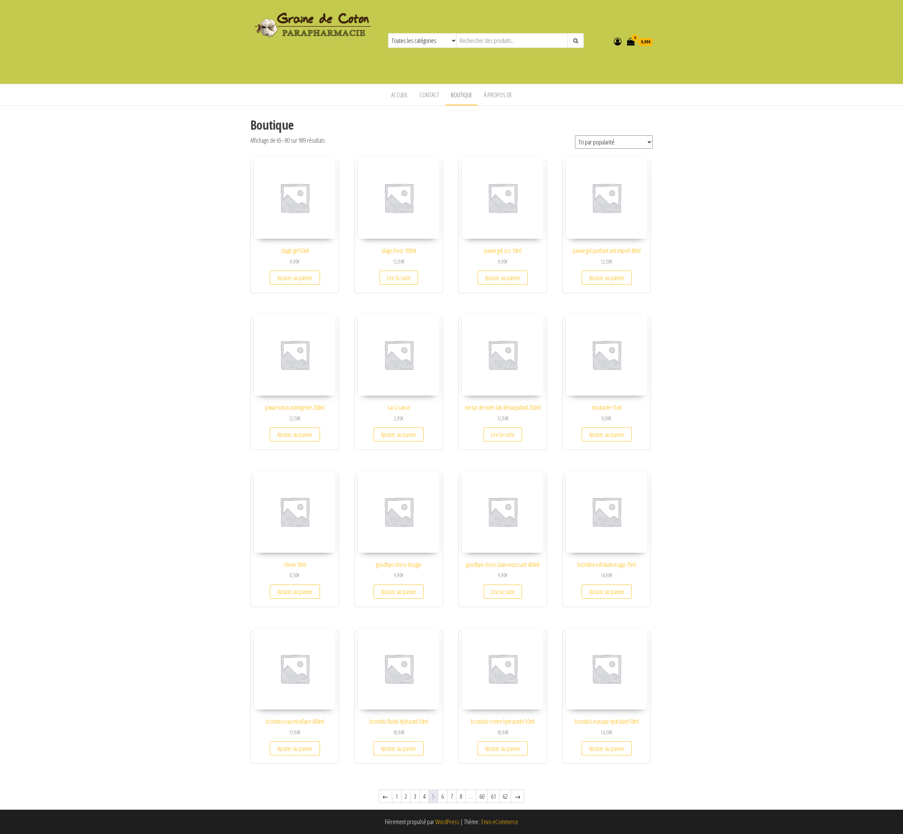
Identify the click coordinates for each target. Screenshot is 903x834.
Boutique (461, 95)
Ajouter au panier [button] (295, 277)
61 (493, 796)
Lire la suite (399, 277)
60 (481, 796)
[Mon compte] (618, 41)
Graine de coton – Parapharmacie (283, 51)
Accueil (399, 95)
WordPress (447, 821)
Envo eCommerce (499, 821)
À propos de (498, 95)
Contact (429, 95)
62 (505, 796)
